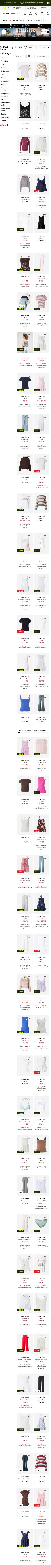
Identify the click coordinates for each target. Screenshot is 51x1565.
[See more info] (25, 97)
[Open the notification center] (36, 14)
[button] (30, 47)
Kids (18, 14)
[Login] (30, 13)
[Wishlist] (41, 13)
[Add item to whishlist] (28, 65)
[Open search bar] (45, 21)
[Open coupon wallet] (24, 13)
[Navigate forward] (41, 20)
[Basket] (47, 13)
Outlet (8, 7)
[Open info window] (48, 3)
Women (6, 14)
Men (13, 14)
